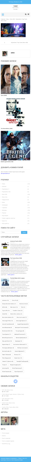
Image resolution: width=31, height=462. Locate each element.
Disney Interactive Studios (9, 303)
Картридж (18, 341)
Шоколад (5, 368)
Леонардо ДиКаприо (8, 348)
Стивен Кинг (18, 358)
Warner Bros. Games (16, 314)
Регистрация (5, 433)
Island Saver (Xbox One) (8, 403)
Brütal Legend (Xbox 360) (7, 161)
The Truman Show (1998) (16, 258)
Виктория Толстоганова (21, 327)
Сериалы (4, 207)
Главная (3, 19)
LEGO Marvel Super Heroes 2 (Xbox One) (13, 394)
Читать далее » (18, 254)
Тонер (4, 364)
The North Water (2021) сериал (17, 278)
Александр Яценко (21, 320)
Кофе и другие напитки (8, 218)
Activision (5, 300)
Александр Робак (7, 320)
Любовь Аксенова (22, 348)
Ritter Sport (14, 307)
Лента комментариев (8, 441)
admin (13, 53)
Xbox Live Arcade (22, 317)
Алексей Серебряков (8, 324)
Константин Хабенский (20, 344)
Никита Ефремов (19, 351)
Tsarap (15, 6)
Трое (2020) (4, 95)
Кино (3, 202)
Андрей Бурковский (22, 324)
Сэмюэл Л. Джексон (7, 361)
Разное (4, 213)
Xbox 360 (12, 19)
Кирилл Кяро (6, 344)
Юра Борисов (18, 371)
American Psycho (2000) (16, 241)
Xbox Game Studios (7, 317)
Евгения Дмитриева (21, 337)
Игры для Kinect (7, 341)
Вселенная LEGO (7, 331)
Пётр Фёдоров (6, 358)
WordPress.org (6, 443)
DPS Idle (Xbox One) (7, 390)
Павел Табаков (6, 354)
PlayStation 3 (5, 189)
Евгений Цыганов (7, 337)
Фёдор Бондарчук (15, 364)
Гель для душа (20, 331)
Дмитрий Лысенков (19, 334)
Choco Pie (15, 300)
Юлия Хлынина (6, 371)
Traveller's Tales (17, 310)
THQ (23, 307)
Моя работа (5, 223)
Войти (4, 435)
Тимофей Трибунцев (22, 361)
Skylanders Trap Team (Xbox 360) (19, 42)
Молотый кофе (6, 351)
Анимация (5, 205)
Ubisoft (4, 314)
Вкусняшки (5, 215)
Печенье (17, 354)
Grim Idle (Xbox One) (7, 398)
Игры (7, 19)
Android (4, 186)
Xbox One (4, 197)
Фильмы (4, 210)
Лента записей (6, 438)
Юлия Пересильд (17, 368)
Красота (4, 221)
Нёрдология (5, 199)
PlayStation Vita (6, 191)
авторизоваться (5, 173)
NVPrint (4, 307)
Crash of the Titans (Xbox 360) (10, 407)
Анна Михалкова (7, 327)
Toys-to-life (5, 310)
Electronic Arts (23, 303)
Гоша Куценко (6, 334)
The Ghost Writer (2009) (6, 128)
